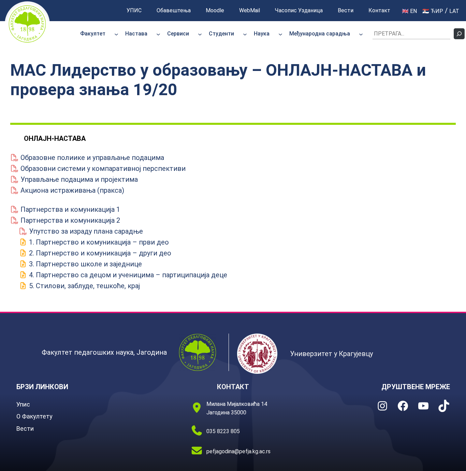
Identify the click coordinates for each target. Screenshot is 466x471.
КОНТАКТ (233, 387)
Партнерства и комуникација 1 (69, 209)
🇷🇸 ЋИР (432, 11)
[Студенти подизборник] (245, 34)
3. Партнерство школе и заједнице (84, 264)
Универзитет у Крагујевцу (331, 354)
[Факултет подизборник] (116, 34)
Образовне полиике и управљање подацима (91, 157)
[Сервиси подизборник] (200, 34)
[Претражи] (459, 33)
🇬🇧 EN (409, 11)
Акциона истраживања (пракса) (71, 190)
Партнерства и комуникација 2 (69, 220)
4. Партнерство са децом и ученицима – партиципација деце (127, 275)
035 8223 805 (223, 431)
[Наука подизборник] (280, 34)
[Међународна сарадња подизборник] (361, 34)
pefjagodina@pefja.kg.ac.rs (238, 451)
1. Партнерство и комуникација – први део (98, 242)
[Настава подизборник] (158, 34)
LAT (454, 11)
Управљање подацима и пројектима (78, 179)
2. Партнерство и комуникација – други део (99, 253)
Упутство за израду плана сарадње (85, 231)
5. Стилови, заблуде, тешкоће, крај (83, 286)
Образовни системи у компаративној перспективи (102, 168)
